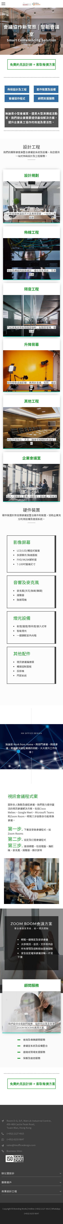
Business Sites (14, 1150)
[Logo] (31, 3)
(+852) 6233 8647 (15, 1139)
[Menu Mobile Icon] (3, 4)
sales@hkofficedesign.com (21, 1145)
